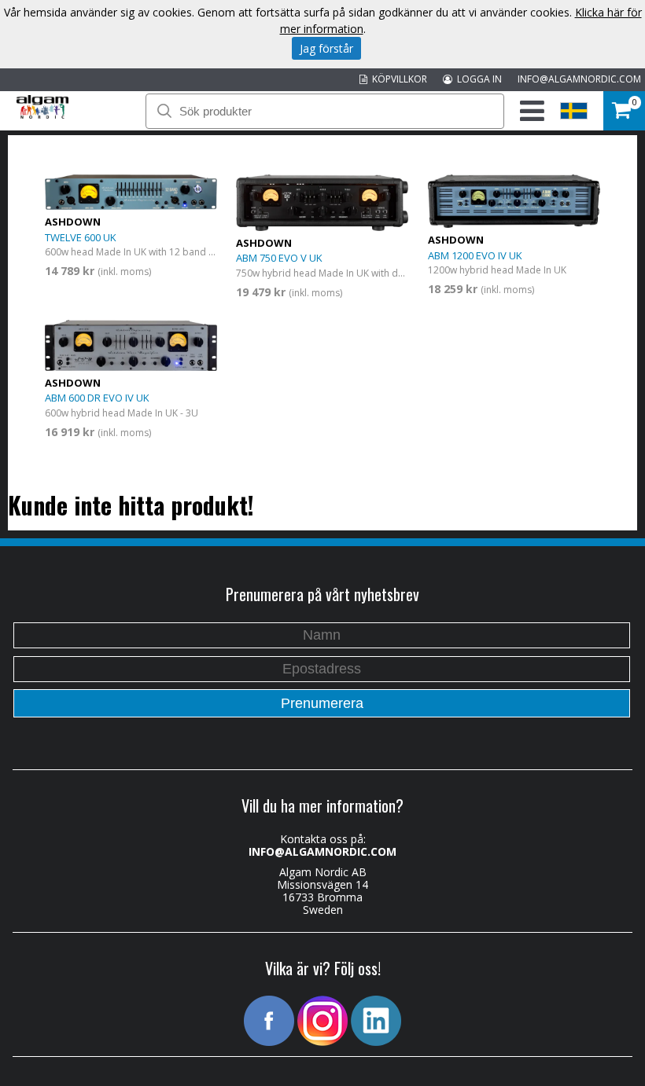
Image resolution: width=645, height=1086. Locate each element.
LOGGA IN (477, 79)
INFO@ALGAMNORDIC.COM (579, 79)
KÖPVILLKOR (397, 79)
